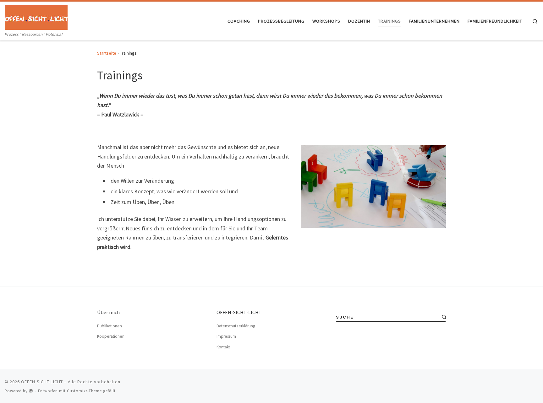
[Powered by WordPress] (31, 391)
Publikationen (109, 326)
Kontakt (223, 347)
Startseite (106, 53)
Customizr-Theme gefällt (91, 390)
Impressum (226, 336)
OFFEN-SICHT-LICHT (42, 381)
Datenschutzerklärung (236, 326)
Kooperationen (110, 336)
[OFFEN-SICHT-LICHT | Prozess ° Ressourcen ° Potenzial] (36, 16)
